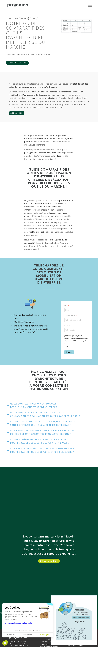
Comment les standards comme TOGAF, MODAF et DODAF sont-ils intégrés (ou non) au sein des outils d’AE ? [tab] (42, 423)
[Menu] (88, 5)
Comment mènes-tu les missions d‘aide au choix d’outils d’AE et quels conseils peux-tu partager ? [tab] (39, 441)
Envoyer (69, 352)
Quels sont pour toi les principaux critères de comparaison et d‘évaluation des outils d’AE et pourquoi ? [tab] (45, 414)
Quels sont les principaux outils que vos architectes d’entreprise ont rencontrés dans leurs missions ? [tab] (42, 432)
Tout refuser (10, 635)
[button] (5, 643)
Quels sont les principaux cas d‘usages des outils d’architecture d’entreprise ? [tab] (33, 405)
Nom (66, 306)
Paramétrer (27, 635)
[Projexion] (17, 5)
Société (67, 326)
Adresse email (69, 316)
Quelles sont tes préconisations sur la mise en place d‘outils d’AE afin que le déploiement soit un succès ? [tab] (42, 450)
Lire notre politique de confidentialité (18, 623)
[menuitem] (88, 5)
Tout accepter (44, 635)
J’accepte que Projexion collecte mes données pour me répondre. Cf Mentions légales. (76, 338)
